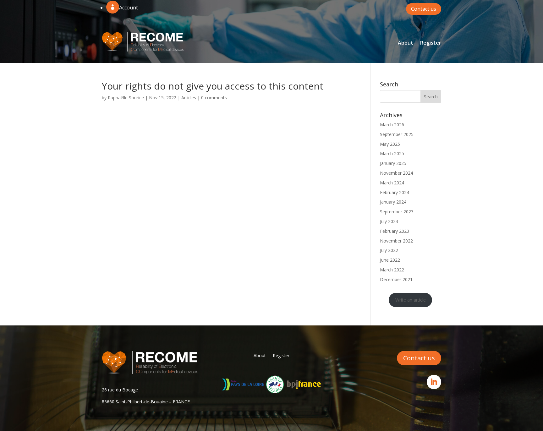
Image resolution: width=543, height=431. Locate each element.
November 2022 (396, 241)
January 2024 (393, 202)
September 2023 (397, 212)
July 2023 (389, 221)
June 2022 (390, 260)
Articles (188, 98)
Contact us (423, 8)
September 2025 (397, 134)
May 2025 (390, 144)
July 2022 (389, 250)
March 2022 (392, 270)
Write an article (410, 300)
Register (430, 42)
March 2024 (392, 183)
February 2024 (394, 192)
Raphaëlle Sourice (126, 98)
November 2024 (396, 173)
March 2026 (392, 125)
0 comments (214, 98)
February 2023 (394, 231)
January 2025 (393, 163)
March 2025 (392, 153)
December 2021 (396, 279)
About (405, 42)
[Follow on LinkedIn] (434, 382)
